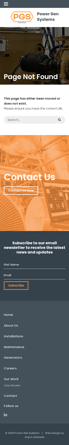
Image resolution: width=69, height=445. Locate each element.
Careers (10, 368)
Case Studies (12, 385)
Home (8, 315)
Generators (13, 357)
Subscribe (16, 285)
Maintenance (14, 347)
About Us (11, 325)
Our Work (11, 379)
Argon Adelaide (34, 437)
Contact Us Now (21, 190)
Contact (10, 396)
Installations (13, 336)
